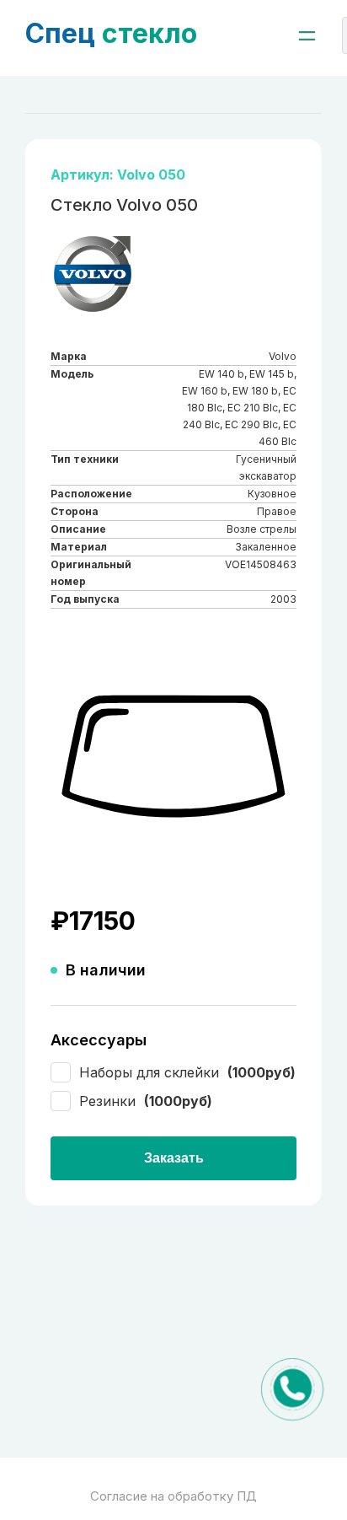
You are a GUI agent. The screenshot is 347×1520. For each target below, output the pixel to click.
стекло (111, 33)
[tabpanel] (173, 757)
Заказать (174, 1158)
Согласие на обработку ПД (173, 1496)
